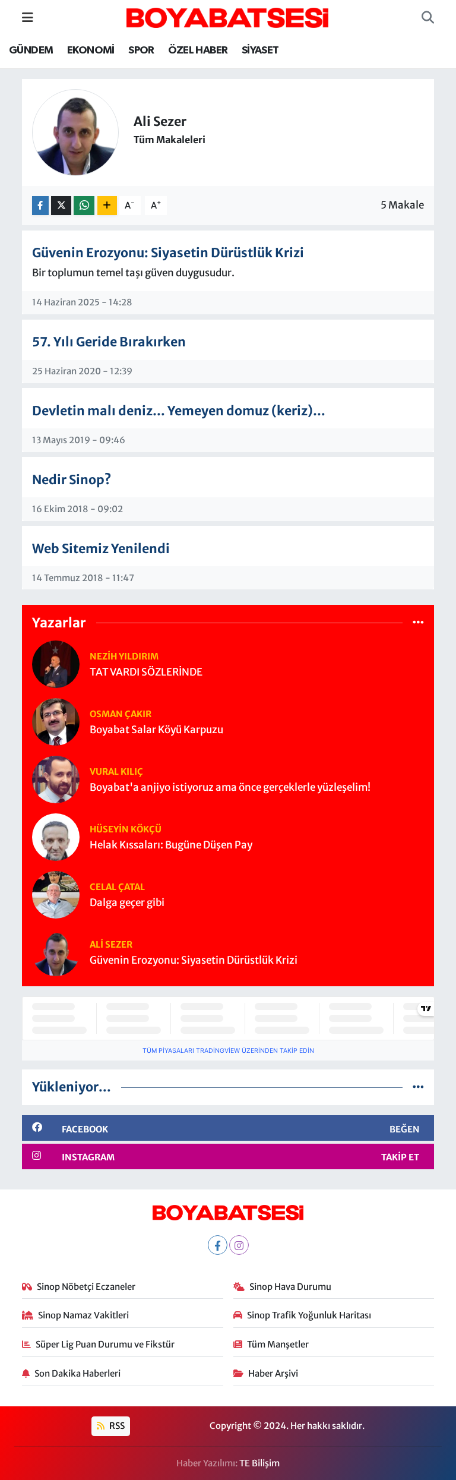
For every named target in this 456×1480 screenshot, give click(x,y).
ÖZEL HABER (197, 50)
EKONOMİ (91, 50)
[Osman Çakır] (56, 721)
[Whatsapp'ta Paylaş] (84, 206)
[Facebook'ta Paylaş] (40, 206)
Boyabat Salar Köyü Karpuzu (156, 730)
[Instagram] (239, 1245)
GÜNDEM (31, 50)
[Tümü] (418, 622)
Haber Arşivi (273, 1373)
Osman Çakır (120, 714)
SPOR (141, 50)
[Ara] (428, 18)
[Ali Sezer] (56, 951)
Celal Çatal (117, 886)
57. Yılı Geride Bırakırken (109, 342)
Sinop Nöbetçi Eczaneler (86, 1286)
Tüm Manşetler (278, 1344)
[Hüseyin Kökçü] (56, 836)
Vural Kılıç (116, 771)
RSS (116, 1425)
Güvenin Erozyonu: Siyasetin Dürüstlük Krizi (168, 253)
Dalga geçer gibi (127, 903)
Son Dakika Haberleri (77, 1373)
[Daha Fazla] (107, 206)
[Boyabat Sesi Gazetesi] (227, 16)
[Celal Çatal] (56, 894)
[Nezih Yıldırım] (56, 663)
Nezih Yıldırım (124, 656)
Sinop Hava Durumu (290, 1286)
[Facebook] (217, 1245)
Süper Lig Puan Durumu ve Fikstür (105, 1344)
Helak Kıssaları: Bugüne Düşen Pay (171, 845)
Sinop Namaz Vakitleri (83, 1315)
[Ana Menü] (27, 17)
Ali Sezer (111, 944)
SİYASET (260, 50)
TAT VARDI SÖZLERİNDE (146, 672)
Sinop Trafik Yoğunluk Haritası (309, 1315)
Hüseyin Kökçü (126, 829)
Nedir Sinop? (71, 480)
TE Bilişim (259, 1463)
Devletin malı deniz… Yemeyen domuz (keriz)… (178, 411)
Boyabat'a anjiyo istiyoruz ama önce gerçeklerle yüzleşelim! (230, 787)
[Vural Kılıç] (56, 778)
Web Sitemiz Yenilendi (101, 549)
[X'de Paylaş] (61, 206)
